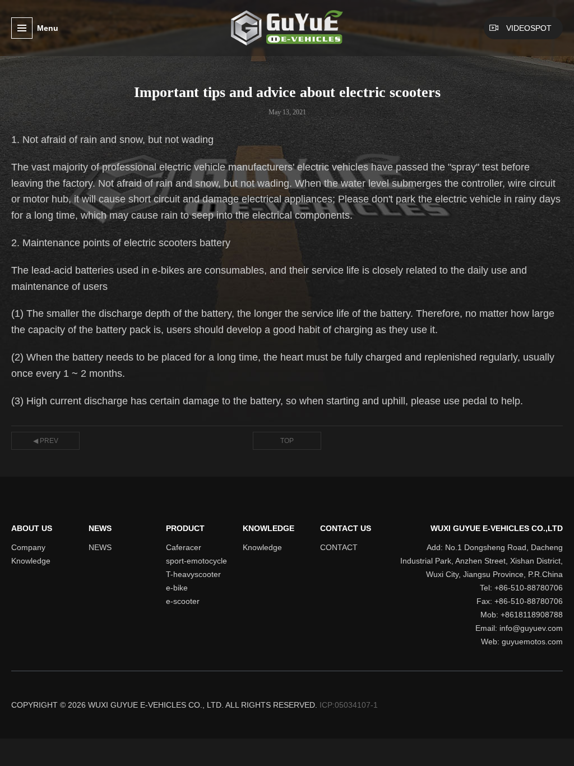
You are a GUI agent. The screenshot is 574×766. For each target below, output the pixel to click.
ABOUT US (31, 528)
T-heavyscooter (193, 574)
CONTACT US (345, 528)
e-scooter (183, 601)
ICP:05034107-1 (349, 704)
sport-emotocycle (196, 560)
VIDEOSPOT (529, 28)
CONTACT (339, 547)
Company (28, 547)
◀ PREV (45, 441)
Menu (47, 28)
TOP (287, 441)
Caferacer (183, 547)
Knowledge (30, 560)
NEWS (100, 528)
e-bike (177, 587)
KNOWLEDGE (268, 528)
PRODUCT (185, 528)
